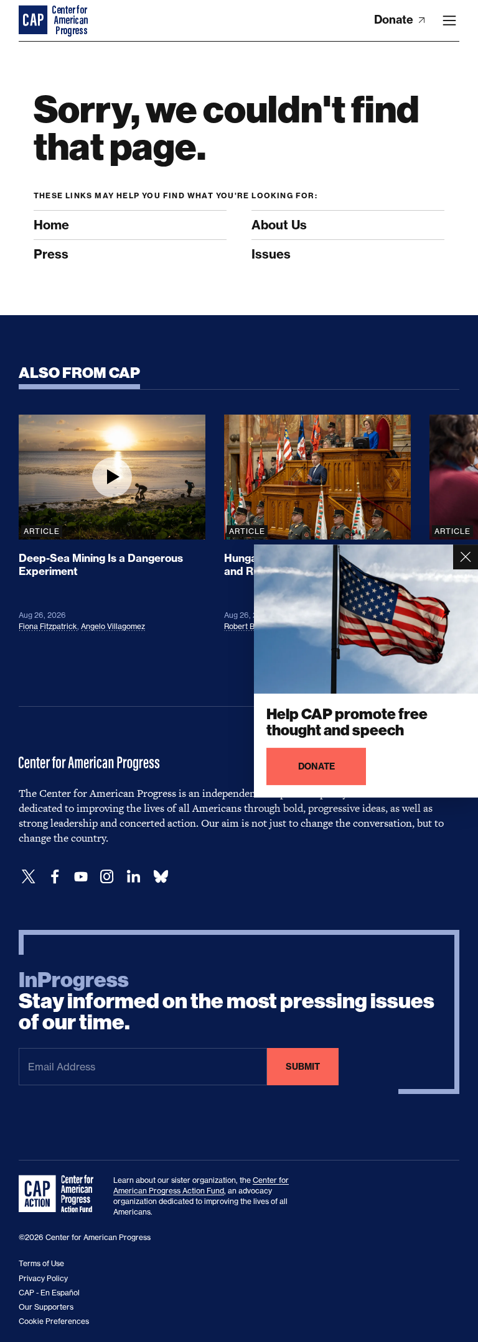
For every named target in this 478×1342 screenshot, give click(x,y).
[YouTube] (81, 877)
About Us (279, 224)
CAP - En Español (49, 1292)
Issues (271, 254)
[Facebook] (55, 877)
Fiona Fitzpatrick (48, 626)
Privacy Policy (43, 1278)
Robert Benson (250, 626)
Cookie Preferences (54, 1321)
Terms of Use (41, 1263)
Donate (395, 19)
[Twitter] (29, 877)
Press (51, 254)
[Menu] (449, 20)
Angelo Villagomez (113, 626)
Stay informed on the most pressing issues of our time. (226, 1001)
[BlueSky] (160, 877)
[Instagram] (107, 877)
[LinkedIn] (133, 877)
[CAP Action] (60, 1194)
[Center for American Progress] (34, 20)
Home (51, 224)
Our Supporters (46, 1307)
